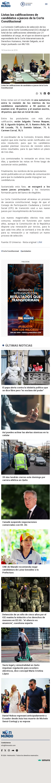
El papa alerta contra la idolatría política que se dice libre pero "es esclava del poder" (25, 389)
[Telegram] (49, 93)
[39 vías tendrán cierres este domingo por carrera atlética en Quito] (25, 457)
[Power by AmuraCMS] (44, 760)
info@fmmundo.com (8, 745)
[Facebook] (45, 93)
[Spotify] (17, 750)
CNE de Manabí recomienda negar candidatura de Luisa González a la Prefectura (20, 569)
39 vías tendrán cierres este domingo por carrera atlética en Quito (23, 478)
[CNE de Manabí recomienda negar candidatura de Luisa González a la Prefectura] (25, 546)
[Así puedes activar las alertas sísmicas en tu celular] (25, 412)
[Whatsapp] (37, 93)
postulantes (26, 251)
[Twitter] (41, 93)
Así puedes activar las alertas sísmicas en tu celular (25, 434)
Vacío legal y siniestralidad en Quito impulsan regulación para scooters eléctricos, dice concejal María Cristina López (22, 669)
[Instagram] (9, 750)
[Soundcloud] (13, 750)
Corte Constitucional (10, 251)
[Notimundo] (5, 4)
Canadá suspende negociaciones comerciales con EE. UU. (19, 523)
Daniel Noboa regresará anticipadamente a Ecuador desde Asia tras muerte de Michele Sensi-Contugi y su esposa (25, 718)
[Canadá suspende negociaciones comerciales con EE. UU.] (25, 501)
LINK (39, 242)
